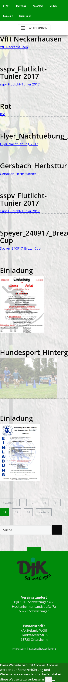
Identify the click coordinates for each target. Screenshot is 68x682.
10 (44, 502)
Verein (53, 5)
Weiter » (44, 512)
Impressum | (20, 648)
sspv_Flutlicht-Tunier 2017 (23, 72)
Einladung (16, 270)
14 (28, 512)
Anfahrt (8, 16)
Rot (5, 106)
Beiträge (21, 5)
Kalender (37, 5)
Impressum (25, 16)
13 (16, 512)
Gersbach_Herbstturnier (18, 173)
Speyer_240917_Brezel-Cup (20, 248)
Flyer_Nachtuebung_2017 (19, 144)
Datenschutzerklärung (42, 648)
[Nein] (53, 680)
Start (6, 5)
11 (56, 502)
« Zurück (8, 502)
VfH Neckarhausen (31, 39)
